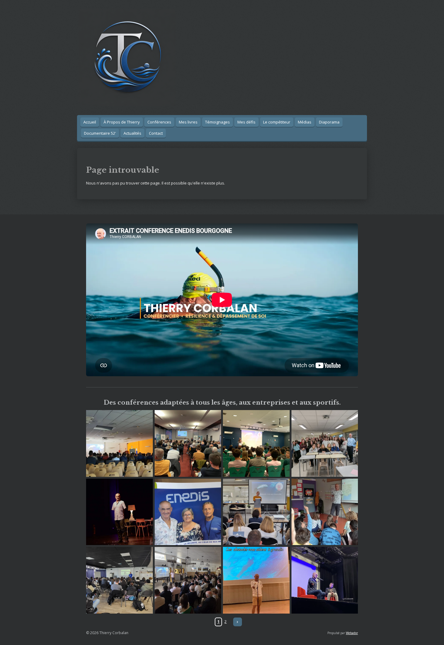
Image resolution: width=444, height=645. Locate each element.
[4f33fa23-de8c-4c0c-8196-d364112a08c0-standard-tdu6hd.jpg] (256, 443)
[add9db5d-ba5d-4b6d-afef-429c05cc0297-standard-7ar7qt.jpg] (188, 580)
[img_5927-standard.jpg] (188, 443)
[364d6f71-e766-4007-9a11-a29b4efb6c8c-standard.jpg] (188, 512)
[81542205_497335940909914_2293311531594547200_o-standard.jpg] (119, 512)
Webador (352, 633)
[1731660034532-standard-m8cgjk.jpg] (325, 580)
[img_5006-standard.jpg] (119, 580)
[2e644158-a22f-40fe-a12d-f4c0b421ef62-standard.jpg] (325, 512)
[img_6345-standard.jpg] (325, 443)
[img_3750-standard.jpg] (256, 512)
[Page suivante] (237, 622)
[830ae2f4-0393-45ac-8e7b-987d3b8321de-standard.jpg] (119, 443)
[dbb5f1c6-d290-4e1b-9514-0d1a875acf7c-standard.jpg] (256, 580)
